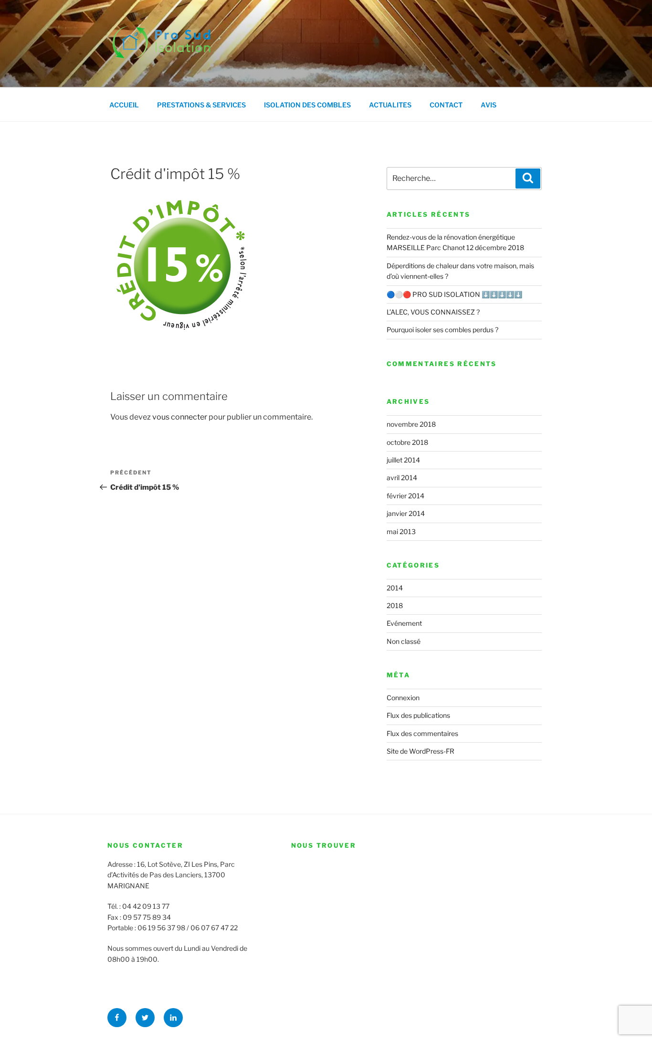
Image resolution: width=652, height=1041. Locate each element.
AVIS (488, 105)
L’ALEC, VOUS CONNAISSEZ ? (433, 312)
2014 (395, 588)
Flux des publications (418, 715)
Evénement (404, 623)
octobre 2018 (407, 442)
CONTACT (446, 105)
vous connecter (179, 416)
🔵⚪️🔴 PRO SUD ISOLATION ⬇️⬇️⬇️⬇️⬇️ (454, 294)
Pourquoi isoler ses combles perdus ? (442, 330)
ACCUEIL (124, 105)
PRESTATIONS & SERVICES (201, 105)
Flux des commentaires (422, 733)
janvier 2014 (406, 513)
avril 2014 (402, 477)
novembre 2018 (411, 424)
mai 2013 (401, 531)
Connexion (403, 698)
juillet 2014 (403, 460)
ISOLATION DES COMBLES (307, 105)
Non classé (404, 641)
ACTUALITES (390, 105)
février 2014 (405, 496)
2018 (395, 605)
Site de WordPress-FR (420, 751)
